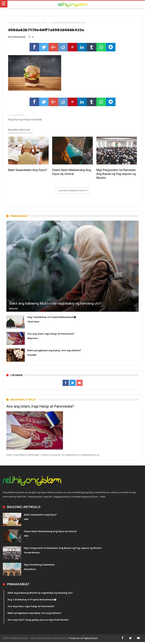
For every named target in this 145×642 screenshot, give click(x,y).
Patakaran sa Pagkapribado (83, 638)
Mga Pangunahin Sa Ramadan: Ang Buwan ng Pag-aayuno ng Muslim (116, 174)
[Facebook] (66, 383)
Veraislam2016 (18, 36)
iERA (26, 519)
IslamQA (31, 355)
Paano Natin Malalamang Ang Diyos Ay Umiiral (71, 172)
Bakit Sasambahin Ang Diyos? (27, 170)
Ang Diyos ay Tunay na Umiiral (32, 22)
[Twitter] (72, 383)
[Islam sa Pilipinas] (72, 4)
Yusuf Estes (33, 321)
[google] (53, 47)
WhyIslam (32, 338)
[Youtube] (79, 383)
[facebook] (34, 47)
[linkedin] (82, 47)
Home (11, 22)
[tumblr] (91, 47)
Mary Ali (13, 308)
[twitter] (44, 47)
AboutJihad (30, 569)
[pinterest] (72, 47)
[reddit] (63, 47)
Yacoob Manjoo (32, 552)
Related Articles (19, 129)
